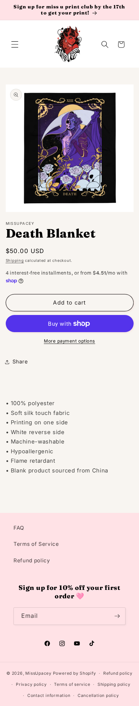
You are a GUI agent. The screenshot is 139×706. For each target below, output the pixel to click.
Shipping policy (114, 684)
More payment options (69, 341)
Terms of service (72, 684)
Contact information (49, 695)
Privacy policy (31, 684)
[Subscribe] (117, 616)
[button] (15, 44)
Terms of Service (36, 544)
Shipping (15, 260)
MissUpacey (38, 673)
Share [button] (20, 361)
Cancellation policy (98, 695)
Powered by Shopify (74, 673)
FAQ (18, 528)
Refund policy (31, 560)
